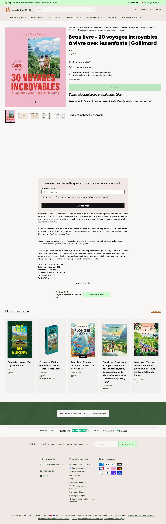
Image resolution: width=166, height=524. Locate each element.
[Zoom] (35, 67)
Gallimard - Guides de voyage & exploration (101, 101)
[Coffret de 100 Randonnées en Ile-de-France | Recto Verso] (51, 351)
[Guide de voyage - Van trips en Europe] (19, 348)
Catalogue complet (77, 496)
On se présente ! (76, 475)
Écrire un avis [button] (96, 294)
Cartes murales (72, 17)
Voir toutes (156, 311)
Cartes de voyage (16, 17)
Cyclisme (53, 17)
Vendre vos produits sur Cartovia (79, 487)
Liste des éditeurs (77, 492)
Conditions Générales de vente (141, 515)
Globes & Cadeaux (130, 17)
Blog (71, 479)
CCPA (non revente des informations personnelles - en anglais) (98, 519)
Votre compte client (77, 471)
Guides (111, 17)
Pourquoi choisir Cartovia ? (80, 464)
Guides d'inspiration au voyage (136, 101)
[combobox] (132, 2)
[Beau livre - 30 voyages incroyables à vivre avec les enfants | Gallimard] (115, 132)
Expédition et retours (78, 482)
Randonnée (36, 17)
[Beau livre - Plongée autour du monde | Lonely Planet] (83, 349)
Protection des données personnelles (53, 519)
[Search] (94, 9)
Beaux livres (74, 101)
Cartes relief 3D (93, 17)
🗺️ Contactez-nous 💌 (78, 468)
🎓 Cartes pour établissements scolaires (82, 500)
